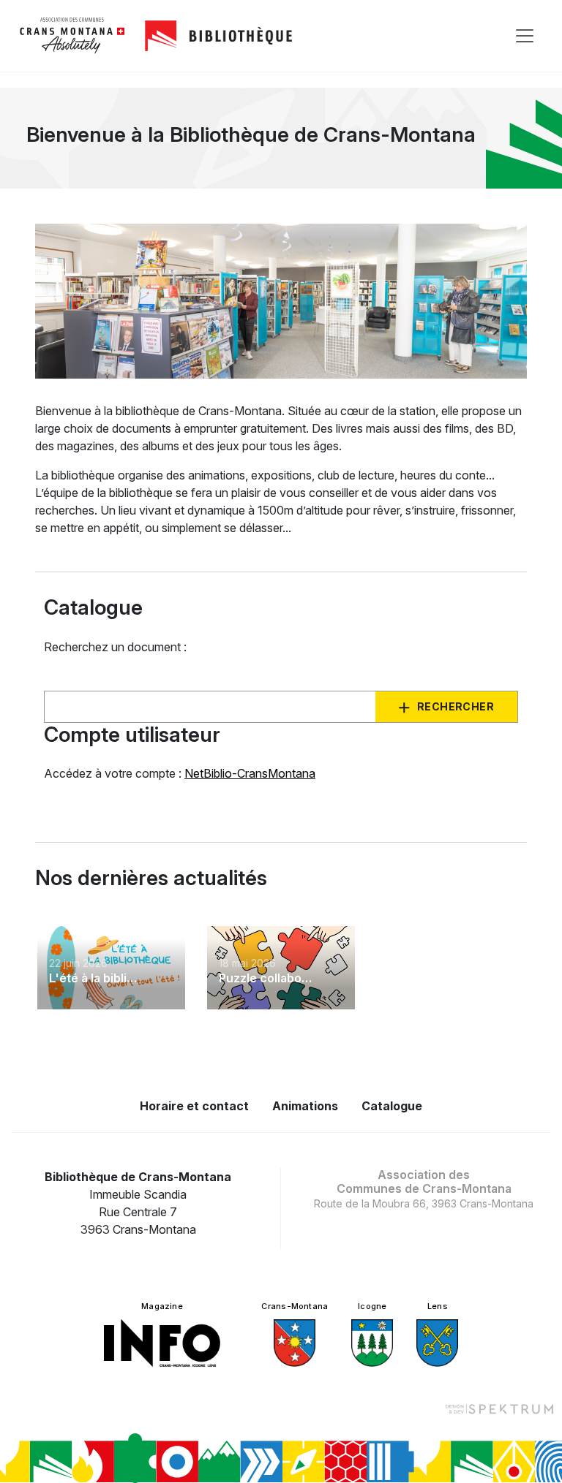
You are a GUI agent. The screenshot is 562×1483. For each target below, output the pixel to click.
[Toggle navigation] (524, 36)
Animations (305, 1106)
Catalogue (391, 1106)
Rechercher (455, 706)
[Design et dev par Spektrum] (499, 1409)
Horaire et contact (194, 1106)
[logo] (72, 36)
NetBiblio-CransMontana (249, 773)
